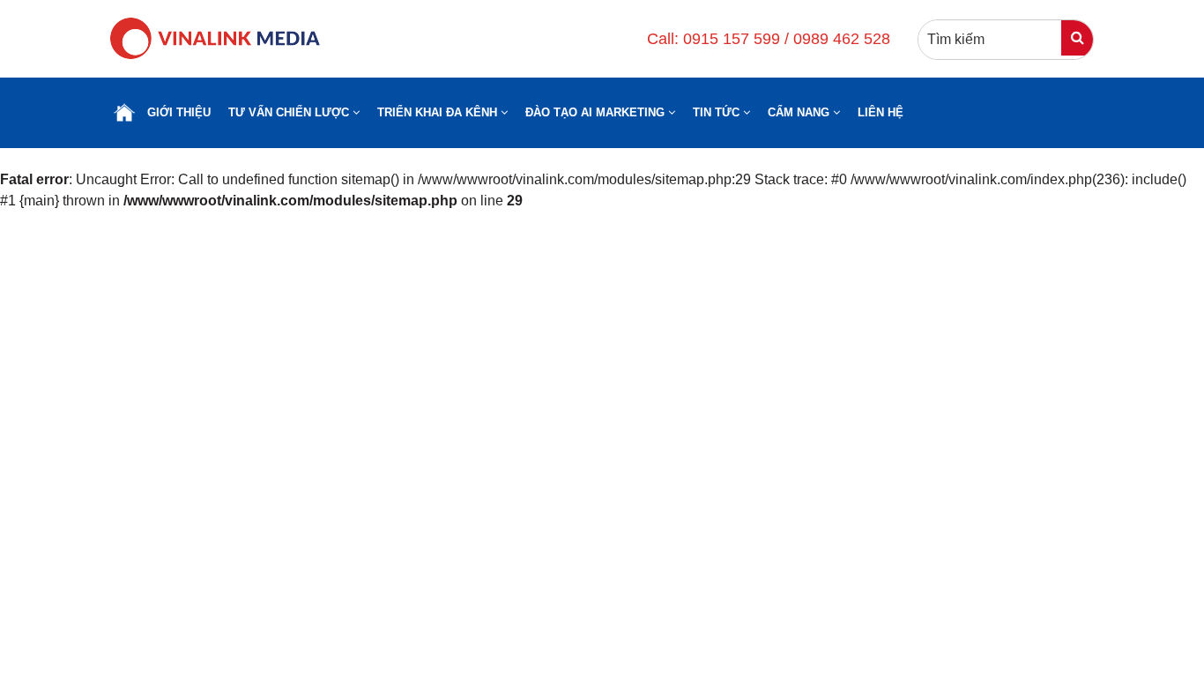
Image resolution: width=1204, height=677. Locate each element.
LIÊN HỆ (880, 112)
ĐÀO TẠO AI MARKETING (596, 112)
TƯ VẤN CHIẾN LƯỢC (290, 112)
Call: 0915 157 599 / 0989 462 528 (768, 39)
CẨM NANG (800, 112)
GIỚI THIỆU (179, 112)
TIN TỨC (718, 112)
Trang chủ (124, 113)
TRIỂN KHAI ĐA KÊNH (439, 112)
